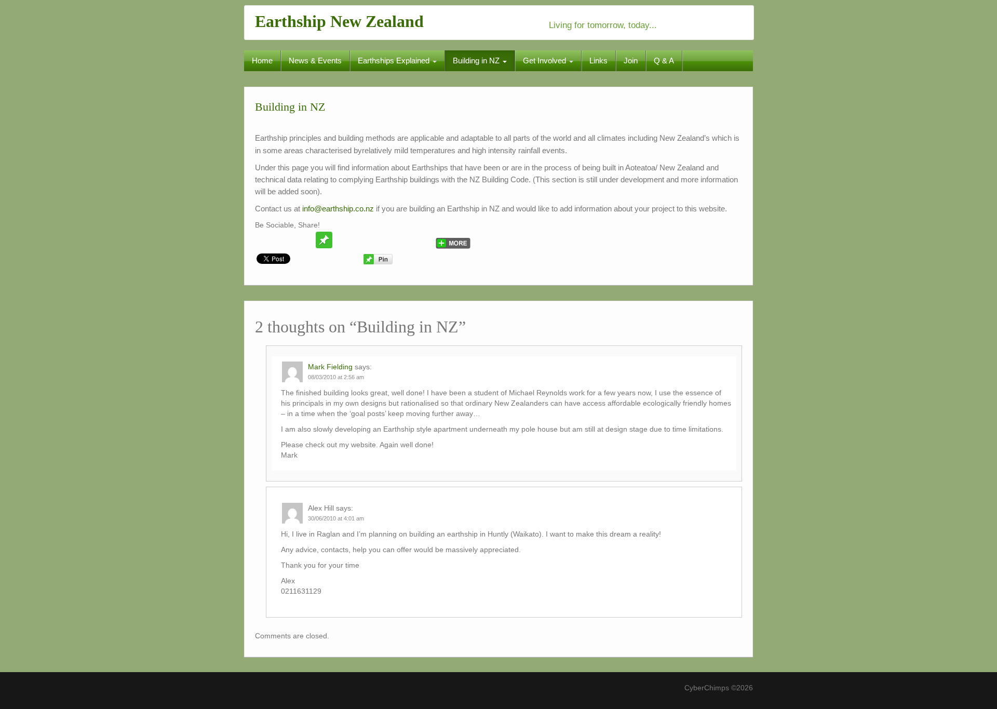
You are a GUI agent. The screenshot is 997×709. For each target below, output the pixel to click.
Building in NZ (477, 60)
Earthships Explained (395, 60)
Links (598, 60)
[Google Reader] (403, 240)
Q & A (664, 60)
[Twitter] (265, 240)
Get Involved (545, 60)
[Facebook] (284, 240)
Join (631, 60)
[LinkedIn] (422, 240)
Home (262, 60)
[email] (304, 240)
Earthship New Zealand (339, 21)
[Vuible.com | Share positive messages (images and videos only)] (324, 239)
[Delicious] (383, 240)
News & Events (315, 60)
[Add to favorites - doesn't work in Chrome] (343, 240)
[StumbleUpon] (363, 240)
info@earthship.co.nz (338, 208)
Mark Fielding (330, 367)
